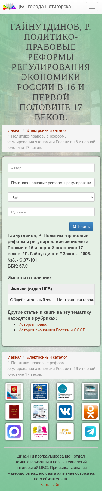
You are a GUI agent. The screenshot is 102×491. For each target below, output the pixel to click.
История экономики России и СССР (51, 329)
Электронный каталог (46, 130)
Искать (83, 226)
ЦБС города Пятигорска (43, 6)
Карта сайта (51, 484)
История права (32, 324)
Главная (13, 130)
